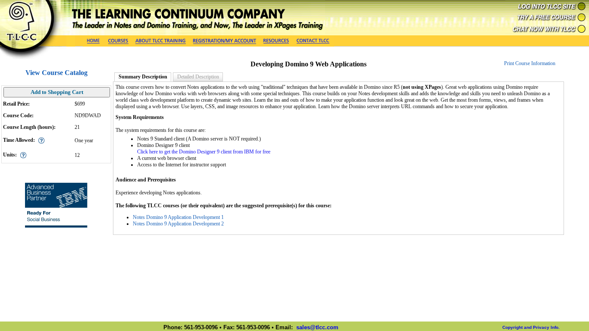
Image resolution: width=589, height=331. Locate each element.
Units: (10, 155)
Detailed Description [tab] (198, 77)
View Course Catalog (56, 72)
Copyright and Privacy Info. (531, 327)
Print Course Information (529, 63)
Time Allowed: (19, 140)
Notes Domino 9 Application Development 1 (178, 217)
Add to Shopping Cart (57, 92)
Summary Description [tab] (143, 77)
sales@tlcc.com (317, 327)
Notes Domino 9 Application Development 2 (178, 224)
